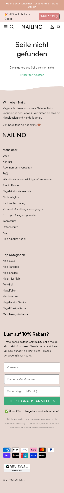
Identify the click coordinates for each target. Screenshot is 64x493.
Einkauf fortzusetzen (32, 75)
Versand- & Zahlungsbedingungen (23, 209)
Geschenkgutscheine (15, 314)
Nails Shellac (10, 272)
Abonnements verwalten (17, 167)
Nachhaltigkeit (11, 197)
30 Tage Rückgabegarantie (19, 215)
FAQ (5, 173)
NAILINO (19, 480)
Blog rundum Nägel (14, 239)
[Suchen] (13, 27)
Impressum (9, 221)
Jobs (6, 155)
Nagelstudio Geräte (14, 302)
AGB (5, 233)
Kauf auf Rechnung (14, 203)
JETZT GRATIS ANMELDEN (32, 401)
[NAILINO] (32, 26)
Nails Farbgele (11, 266)
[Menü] (6, 27)
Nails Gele (9, 261)
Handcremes (10, 296)
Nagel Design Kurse (14, 308)
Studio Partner (11, 185)
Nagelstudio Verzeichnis (17, 191)
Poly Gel (8, 284)
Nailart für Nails (11, 278)
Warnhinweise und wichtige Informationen (27, 179)
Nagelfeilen (9, 290)
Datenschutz (10, 227)
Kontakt (7, 161)
